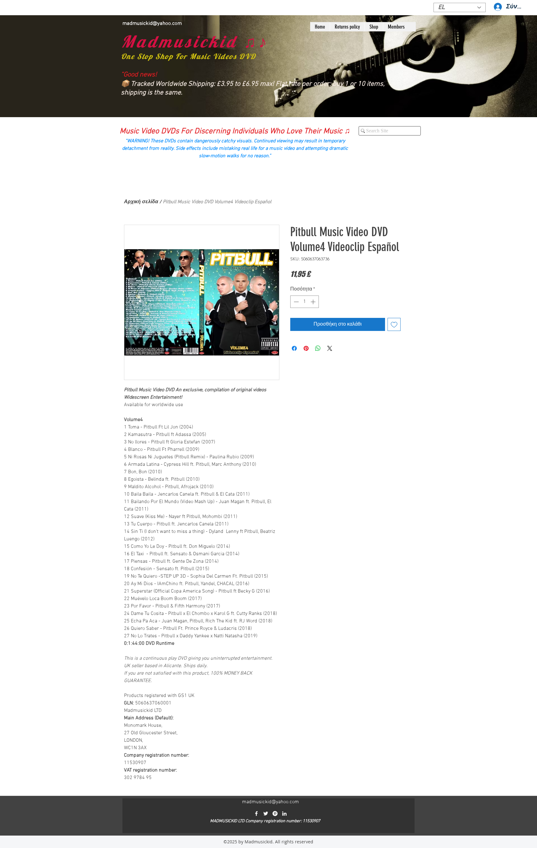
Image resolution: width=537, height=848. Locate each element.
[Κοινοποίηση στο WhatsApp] (318, 348)
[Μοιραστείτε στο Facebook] (294, 348)
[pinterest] (275, 813)
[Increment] (313, 302)
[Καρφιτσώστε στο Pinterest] (306, 348)
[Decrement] (295, 302)
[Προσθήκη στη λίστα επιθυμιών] (394, 324)
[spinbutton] (304, 302)
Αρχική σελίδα (141, 202)
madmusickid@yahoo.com (152, 24)
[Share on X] (329, 348)
